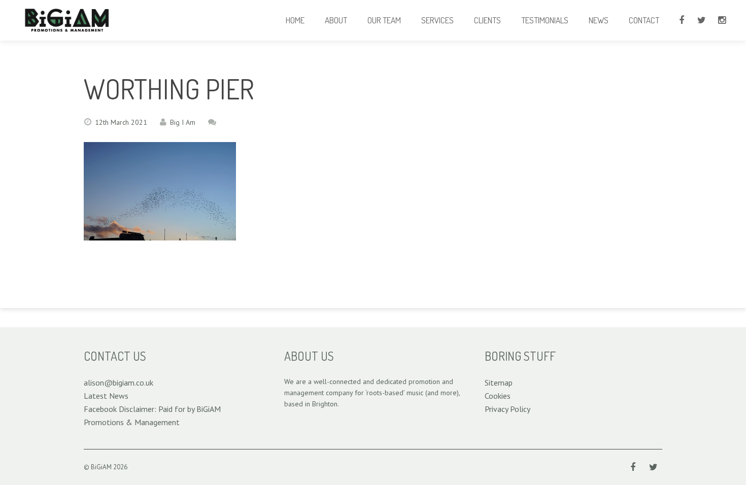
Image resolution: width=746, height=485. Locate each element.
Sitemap (499, 382)
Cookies (498, 396)
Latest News (106, 396)
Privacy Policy (507, 409)
